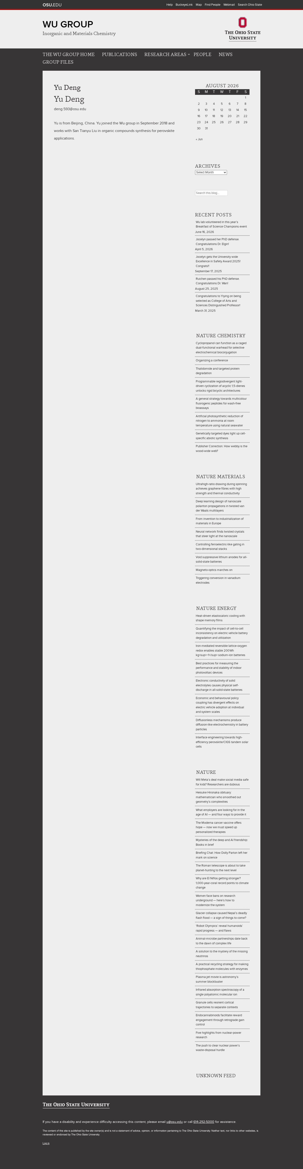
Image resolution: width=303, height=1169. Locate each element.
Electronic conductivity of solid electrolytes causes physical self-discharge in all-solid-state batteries (219, 685)
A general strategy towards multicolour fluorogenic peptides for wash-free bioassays (221, 403)
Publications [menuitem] (119, 54)
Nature (206, 772)
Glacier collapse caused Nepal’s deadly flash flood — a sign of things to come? (221, 915)
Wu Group (68, 24)
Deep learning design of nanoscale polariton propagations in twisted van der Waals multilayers (220, 505)
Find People (212, 5)
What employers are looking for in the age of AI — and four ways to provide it (221, 812)
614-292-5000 (203, 1122)
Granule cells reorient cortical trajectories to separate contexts (217, 1005)
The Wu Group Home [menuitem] (69, 54)
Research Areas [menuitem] (165, 54)
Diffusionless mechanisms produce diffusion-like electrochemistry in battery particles (222, 724)
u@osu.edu (174, 1122)
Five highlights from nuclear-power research (218, 1035)
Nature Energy (216, 608)
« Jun (199, 139)
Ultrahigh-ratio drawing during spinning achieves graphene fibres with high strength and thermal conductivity (221, 488)
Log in (46, 1143)
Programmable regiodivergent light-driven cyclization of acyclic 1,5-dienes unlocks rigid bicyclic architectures (220, 386)
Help (169, 5)
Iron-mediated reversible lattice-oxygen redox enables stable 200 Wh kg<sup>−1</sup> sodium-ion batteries (221, 650)
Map (199, 5)
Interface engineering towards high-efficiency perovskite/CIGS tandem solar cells (222, 742)
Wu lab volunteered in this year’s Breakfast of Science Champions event (221, 224)
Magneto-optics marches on (214, 570)
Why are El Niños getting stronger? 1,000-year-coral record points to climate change (222, 882)
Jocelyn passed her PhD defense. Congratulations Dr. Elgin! (217, 241)
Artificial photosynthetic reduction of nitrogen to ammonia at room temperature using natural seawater (219, 420)
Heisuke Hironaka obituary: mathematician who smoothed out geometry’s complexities (218, 797)
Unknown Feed (216, 1076)
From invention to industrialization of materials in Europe (220, 521)
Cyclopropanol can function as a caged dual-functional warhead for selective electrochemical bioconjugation (221, 347)
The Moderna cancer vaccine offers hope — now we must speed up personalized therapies (218, 827)
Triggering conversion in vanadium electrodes (218, 580)
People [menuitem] (203, 54)
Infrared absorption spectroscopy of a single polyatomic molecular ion (220, 992)
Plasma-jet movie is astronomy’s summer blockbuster (217, 979)
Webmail (229, 5)
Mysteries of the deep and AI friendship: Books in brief (222, 842)
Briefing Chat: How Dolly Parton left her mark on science (221, 855)
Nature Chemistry (220, 336)
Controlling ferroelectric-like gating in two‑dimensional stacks (220, 547)
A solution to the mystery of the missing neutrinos (222, 954)
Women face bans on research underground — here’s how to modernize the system (215, 900)
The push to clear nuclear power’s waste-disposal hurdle (218, 1048)
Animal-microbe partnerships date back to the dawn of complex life (222, 941)
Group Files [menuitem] (58, 62)
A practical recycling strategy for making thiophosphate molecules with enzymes (222, 966)
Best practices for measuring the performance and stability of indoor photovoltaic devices (218, 667)
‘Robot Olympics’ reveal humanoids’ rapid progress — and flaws (219, 928)
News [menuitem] (226, 54)
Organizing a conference (212, 360)
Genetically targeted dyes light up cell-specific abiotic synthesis (221, 436)
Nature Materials (220, 476)
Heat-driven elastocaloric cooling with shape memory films (220, 618)
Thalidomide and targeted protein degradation (218, 371)
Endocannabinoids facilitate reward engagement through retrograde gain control (220, 1019)
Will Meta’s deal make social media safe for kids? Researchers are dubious (222, 782)
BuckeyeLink (184, 5)
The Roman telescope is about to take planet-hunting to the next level (220, 868)
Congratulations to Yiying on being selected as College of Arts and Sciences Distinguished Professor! (218, 300)
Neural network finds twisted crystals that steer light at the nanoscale (220, 534)
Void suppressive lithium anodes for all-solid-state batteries (221, 559)
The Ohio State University (52, 5)
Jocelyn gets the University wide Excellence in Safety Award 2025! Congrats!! (218, 261)
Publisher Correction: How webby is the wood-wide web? (221, 448)
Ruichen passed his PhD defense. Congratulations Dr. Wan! (218, 281)
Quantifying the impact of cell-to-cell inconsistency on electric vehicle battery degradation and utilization (222, 633)
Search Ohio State (250, 5)
